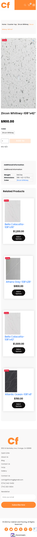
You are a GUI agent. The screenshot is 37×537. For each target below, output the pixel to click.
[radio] (8, 132)
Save (5, 40)
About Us (4, 457)
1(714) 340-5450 (7, 483)
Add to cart (20, 141)
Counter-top (12, 24)
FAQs (3, 467)
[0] (29, 5)
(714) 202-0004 (7, 487)
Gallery (4, 471)
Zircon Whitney (23, 24)
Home (4, 24)
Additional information (14, 165)
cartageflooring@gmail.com (12, 480)
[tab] (18, 165)
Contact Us (5, 464)
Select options (19, 238)
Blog (3, 460)
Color (3, 129)
